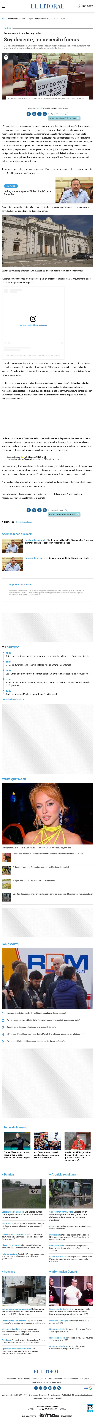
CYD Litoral (48, 1379)
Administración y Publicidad (59, 1395)
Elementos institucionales (82, 1395)
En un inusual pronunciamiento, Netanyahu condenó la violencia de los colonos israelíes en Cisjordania (48, 682)
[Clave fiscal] (90, 1412)
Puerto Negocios (38, 1382)
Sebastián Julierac (24, 522)
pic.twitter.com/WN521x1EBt (35, 457)
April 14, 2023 (53, 459)
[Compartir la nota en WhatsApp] (39, 114)
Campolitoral (11, 1379)
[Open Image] (6, 57)
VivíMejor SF (84, 1379)
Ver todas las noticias (12, 699)
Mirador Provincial (70, 1379)
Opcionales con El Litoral (43, 1398)
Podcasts (58, 1379)
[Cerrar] (77, 118)
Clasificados (37, 1379)
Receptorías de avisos (37, 1395)
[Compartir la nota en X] (34, 114)
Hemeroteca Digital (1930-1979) (14, 1395)
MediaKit (58, 1398)
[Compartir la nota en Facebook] (28, 114)
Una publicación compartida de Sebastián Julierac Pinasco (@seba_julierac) (33, 355)
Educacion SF (57, 1382)
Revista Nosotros (24, 1379)
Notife (48, 1382)
